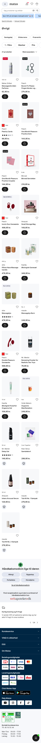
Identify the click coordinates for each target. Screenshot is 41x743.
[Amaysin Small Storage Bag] (30, 215)
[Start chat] (35, 737)
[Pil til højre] (37, 622)
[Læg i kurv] (5, 96)
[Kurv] (37, 4)
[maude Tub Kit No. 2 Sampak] (11, 532)
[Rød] (3, 125)
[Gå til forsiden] (14, 4)
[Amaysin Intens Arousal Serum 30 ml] (11, 489)
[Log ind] (27, 4)
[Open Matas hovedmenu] (5, 4)
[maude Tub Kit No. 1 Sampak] (30, 489)
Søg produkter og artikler (13, 11)
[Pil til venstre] (30, 622)
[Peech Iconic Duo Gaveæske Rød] (11, 215)
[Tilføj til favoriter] (17, 79)
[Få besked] (4, 463)
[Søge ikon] (37, 10)
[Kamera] (33, 10)
